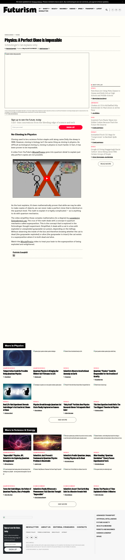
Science (72, 9)
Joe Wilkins (96, 113)
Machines (63, 9)
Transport (89, 9)
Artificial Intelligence (106, 519)
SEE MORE (62, 420)
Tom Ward (8, 377)
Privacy (93, 132)
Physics (18, 34)
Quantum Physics (9, 368)
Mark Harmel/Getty (13, 113)
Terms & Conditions (44, 532)
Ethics (93, 88)
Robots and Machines (105, 529)
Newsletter (43, 11)
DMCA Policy (56, 532)
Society (46, 9)
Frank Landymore (98, 128)
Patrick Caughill (11, 48)
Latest (99, 9)
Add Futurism (44, 48)
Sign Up (71, 127)
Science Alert (9, 413)
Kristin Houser (69, 461)
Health (54, 9)
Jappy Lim (38, 464)
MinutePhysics (38, 152)
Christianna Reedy (40, 497)
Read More (105, 164)
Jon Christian (109, 157)
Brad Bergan (99, 379)
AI (39, 9)
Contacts (82, 527)
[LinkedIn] (14, 255)
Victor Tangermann (98, 157)
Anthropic (94, 103)
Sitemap (64, 532)
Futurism (68, 377)
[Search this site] (107, 10)
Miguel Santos (9, 464)
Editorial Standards (63, 527)
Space (80, 9)
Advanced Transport (105, 515)
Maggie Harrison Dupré (99, 98)
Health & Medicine (104, 526)
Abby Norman (69, 413)
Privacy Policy (37, 2)
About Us (46, 527)
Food (92, 117)
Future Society (103, 522)
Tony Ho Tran (8, 495)
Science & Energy (9, 34)
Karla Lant (38, 377)
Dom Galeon (38, 410)
